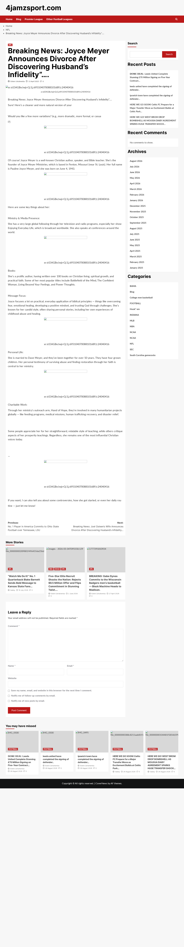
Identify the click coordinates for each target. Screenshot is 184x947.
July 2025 (134, 234)
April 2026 (135, 184)
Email (70, 666)
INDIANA (134, 315)
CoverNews (101, 783)
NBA (51, 569)
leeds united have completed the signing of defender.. (151, 88)
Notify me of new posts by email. (28, 701)
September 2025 (138, 223)
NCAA (57, 569)
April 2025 (135, 251)
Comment (14, 626)
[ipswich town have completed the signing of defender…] (92, 741)
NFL (10, 45)
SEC (132, 350)
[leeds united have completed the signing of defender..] (57, 741)
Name (12, 666)
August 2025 (136, 228)
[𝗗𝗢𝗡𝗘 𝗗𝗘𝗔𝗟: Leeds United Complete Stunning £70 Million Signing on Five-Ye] (22, 741)
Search (132, 43)
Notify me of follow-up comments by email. (33, 696)
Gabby (12, 590)
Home (9, 19)
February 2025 (137, 262)
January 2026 (136, 200)
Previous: (33, 526)
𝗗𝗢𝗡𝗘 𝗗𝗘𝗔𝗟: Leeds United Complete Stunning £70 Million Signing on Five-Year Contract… (150, 77)
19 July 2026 (23, 590)
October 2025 (137, 217)
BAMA (133, 286)
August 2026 (136, 161)
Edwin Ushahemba (17, 81)
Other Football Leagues (59, 19)
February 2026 (137, 195)
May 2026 (135, 178)
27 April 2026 (114, 594)
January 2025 (136, 268)
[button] (176, 19)
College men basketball (141, 298)
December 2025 (138, 206)
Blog (18, 19)
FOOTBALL (135, 303)
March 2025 (136, 257)
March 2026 (136, 189)
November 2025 (138, 212)
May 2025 (135, 245)
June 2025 (135, 240)
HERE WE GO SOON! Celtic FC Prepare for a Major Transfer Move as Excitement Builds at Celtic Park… (152, 108)
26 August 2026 (129, 772)
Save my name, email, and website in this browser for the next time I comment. (51, 690)
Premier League (34, 19)
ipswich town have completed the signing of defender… (151, 97)
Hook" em (135, 309)
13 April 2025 (33, 81)
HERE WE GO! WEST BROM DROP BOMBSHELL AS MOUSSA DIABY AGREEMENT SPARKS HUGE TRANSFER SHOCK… (153, 120)
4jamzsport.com (33, 7)
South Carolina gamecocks (143, 355)
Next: (97, 526)
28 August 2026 (16, 771)
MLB (132, 321)
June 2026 (135, 172)
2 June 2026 (73, 594)
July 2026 (134, 167)
